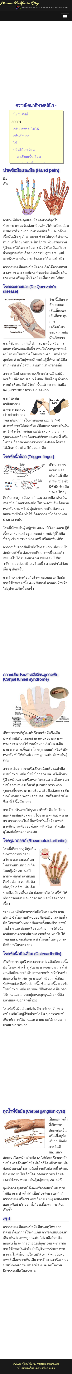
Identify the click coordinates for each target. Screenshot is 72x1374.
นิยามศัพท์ (20, 114)
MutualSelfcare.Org (48, 1363)
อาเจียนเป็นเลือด (27, 156)
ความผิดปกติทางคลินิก (35, 105)
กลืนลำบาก (21, 136)
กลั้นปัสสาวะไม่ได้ (26, 129)
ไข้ (15, 143)
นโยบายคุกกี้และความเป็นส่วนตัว (36, 1368)
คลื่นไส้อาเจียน (24, 150)
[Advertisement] (36, 62)
